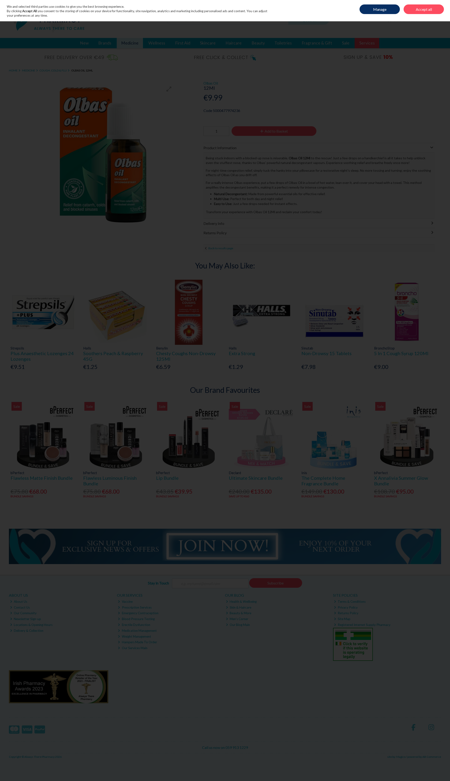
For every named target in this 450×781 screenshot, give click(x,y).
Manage (379, 9)
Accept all (424, 9)
